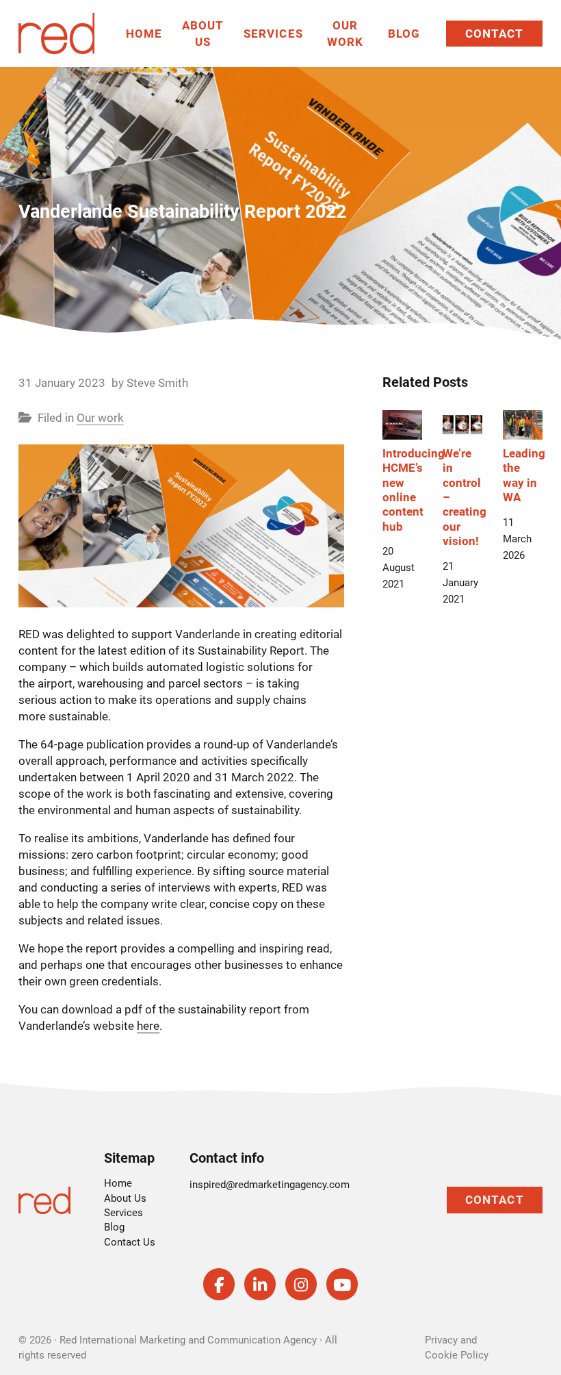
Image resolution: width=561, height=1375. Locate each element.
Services (273, 33)
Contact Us (129, 1242)
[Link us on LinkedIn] (260, 1284)
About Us (203, 33)
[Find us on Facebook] (219, 1284)
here (148, 1026)
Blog (404, 33)
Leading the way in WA (524, 475)
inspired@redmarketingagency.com (270, 1184)
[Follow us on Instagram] (301, 1284)
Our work (100, 418)
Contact (494, 33)
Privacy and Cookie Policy (456, 1347)
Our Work (345, 33)
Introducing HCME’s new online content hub (413, 489)
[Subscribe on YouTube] (342, 1284)
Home (144, 33)
